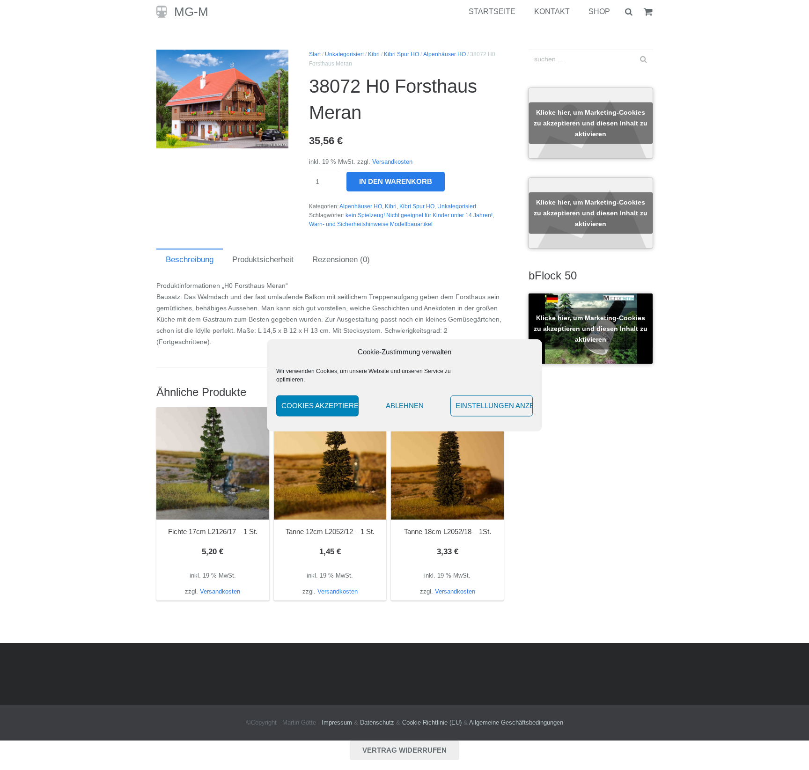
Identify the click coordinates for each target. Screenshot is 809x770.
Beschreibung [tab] (189, 259)
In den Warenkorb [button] (213, 591)
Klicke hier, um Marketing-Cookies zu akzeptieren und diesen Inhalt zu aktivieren (590, 123)
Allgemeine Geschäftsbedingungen (516, 722)
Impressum (337, 722)
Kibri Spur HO (401, 54)
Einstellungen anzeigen (494, 406)
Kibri (374, 54)
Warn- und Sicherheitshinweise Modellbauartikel (371, 224)
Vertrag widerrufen (404, 750)
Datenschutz (377, 722)
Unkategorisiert (344, 54)
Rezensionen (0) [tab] (341, 259)
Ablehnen (405, 406)
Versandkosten (392, 162)
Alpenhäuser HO (444, 54)
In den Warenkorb (395, 181)
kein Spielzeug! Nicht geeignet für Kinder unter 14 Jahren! (419, 215)
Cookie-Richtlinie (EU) (432, 722)
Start (315, 54)
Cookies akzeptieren (320, 406)
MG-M (191, 12)
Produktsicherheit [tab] (263, 259)
